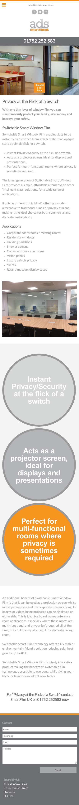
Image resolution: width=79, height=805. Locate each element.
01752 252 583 (39, 41)
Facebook (34, 12)
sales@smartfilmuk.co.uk (40, 5)
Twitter (40, 12)
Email (46, 12)
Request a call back (39, 87)
